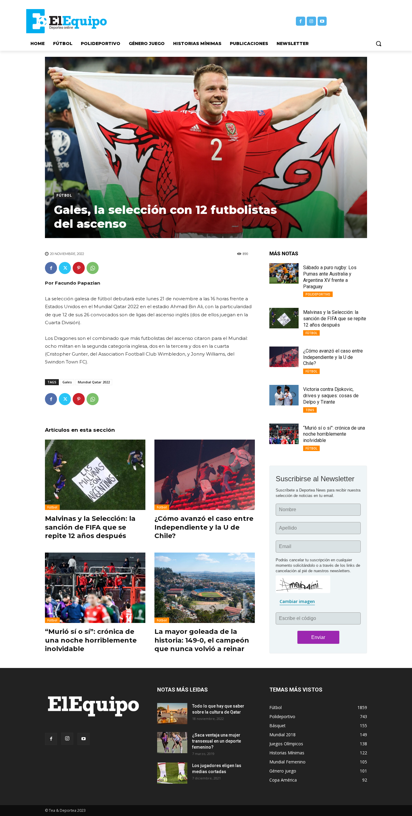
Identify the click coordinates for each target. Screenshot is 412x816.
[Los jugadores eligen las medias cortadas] (172, 773)
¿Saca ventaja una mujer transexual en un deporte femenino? (216, 741)
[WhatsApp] (93, 268)
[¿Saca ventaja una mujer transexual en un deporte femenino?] (172, 742)
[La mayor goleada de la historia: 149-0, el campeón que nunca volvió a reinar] (204, 588)
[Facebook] (300, 21)
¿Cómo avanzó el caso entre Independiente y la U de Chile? (203, 527)
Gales (67, 382)
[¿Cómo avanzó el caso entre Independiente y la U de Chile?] (204, 475)
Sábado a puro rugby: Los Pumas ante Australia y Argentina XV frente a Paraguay (330, 277)
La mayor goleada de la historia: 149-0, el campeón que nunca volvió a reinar (201, 640)
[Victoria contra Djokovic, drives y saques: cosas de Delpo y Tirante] (284, 395)
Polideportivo (318, 294)
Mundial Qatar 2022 (94, 382)
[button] (378, 43)
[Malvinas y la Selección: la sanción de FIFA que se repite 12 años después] (95, 475)
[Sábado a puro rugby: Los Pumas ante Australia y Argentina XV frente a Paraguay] (284, 273)
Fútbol (64, 195)
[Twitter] (65, 268)
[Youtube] (322, 21)
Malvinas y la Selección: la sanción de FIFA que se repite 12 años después (90, 527)
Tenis (310, 410)
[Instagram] (311, 21)
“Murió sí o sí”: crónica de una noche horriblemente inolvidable (91, 640)
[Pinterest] (79, 268)
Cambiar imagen (297, 601)
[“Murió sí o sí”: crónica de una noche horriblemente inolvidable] (95, 588)
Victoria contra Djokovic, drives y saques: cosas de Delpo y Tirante (331, 395)
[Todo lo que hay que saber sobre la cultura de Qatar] (172, 713)
